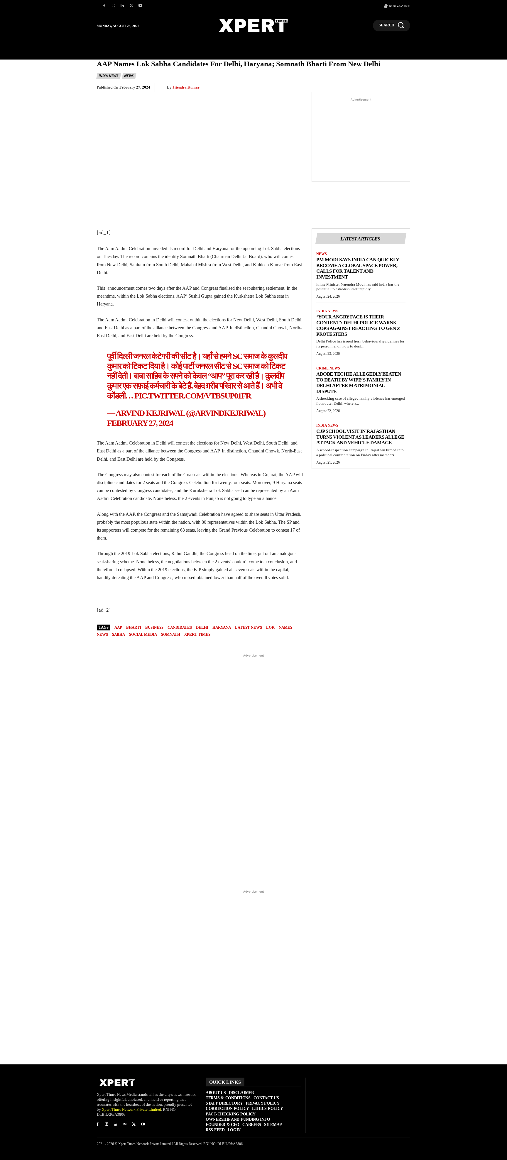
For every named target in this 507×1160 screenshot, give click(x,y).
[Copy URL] (390, 88)
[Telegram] (377, 88)
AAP (118, 627)
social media (143, 634)
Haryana (221, 627)
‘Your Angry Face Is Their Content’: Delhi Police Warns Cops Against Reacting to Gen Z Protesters (358, 325)
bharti (133, 627)
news (102, 634)
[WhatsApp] (350, 88)
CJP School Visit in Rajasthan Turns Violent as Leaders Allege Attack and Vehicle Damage (360, 436)
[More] (404, 88)
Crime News (328, 368)
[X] (131, 6)
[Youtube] (140, 6)
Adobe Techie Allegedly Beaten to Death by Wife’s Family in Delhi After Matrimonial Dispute (358, 382)
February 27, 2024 (140, 423)
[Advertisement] (360, 140)
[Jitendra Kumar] (163, 87)
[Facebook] (104, 6)
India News (108, 75)
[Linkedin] (122, 6)
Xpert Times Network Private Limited (131, 1109)
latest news (248, 627)
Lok (270, 627)
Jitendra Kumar (186, 87)
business (154, 627)
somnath (170, 634)
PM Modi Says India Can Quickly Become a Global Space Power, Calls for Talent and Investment (357, 268)
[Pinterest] (336, 88)
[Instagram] (113, 6)
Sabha (118, 634)
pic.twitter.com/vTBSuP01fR (192, 395)
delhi (202, 627)
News (128, 75)
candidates (180, 627)
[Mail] (124, 1125)
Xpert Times (197, 634)
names (285, 627)
